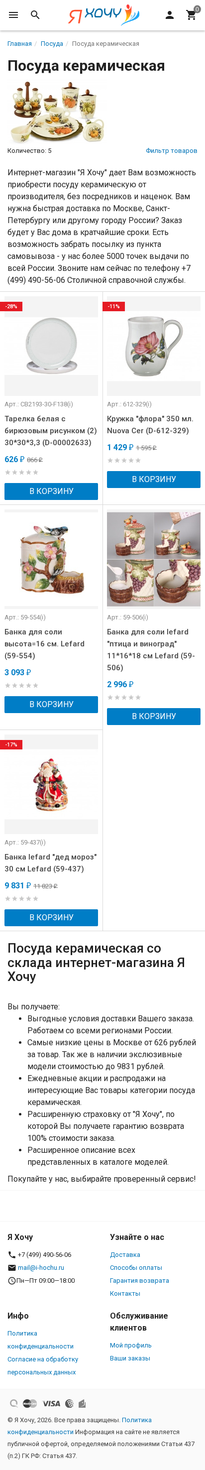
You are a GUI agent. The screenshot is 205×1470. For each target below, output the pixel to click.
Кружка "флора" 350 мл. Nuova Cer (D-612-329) (150, 424)
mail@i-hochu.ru (41, 1267)
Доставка (125, 1254)
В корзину (51, 491)
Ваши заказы (130, 1358)
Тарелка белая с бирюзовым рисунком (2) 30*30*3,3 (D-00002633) (50, 430)
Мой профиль (131, 1345)
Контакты (125, 1293)
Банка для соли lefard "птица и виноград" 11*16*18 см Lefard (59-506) (151, 649)
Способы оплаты (136, 1267)
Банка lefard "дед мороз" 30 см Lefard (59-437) (50, 863)
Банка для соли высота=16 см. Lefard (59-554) (44, 643)
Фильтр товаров (172, 150)
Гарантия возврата (139, 1280)
